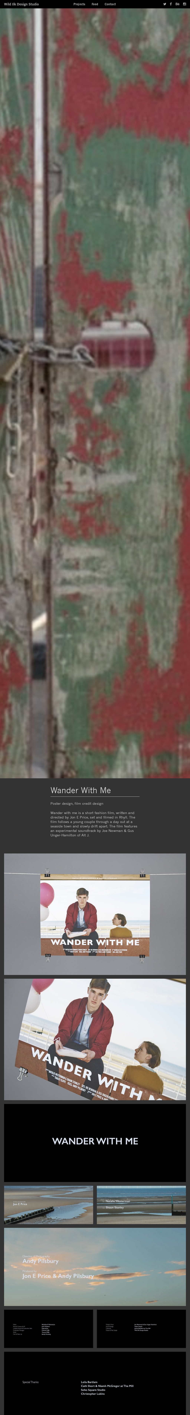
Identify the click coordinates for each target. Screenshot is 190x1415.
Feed (95, 4)
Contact (110, 4)
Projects (79, 4)
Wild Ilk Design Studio (21, 4)
